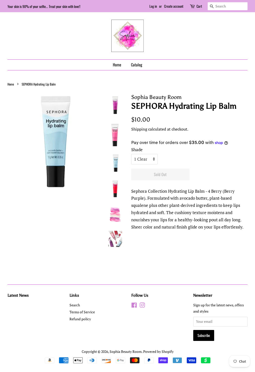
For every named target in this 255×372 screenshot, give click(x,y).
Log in (153, 6)
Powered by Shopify (158, 351)
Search (74, 305)
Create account (173, 6)
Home (117, 65)
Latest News (18, 295)
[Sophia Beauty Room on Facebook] (134, 306)
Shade (137, 149)
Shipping (139, 129)
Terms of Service (82, 312)
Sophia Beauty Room (126, 351)
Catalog (136, 65)
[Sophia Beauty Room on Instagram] (142, 306)
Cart (199, 6)
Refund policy (80, 319)
